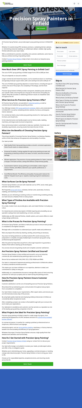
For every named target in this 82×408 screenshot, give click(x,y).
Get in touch (41, 28)
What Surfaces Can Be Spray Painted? (67, 97)
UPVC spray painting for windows (25, 108)
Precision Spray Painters (14, 59)
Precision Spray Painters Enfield (16, 341)
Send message (67, 74)
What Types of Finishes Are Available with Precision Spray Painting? (67, 101)
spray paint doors (16, 190)
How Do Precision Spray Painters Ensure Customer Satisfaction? (66, 115)
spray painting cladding (26, 327)
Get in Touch (28, 65)
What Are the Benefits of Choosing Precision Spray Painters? (66, 94)
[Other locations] (74, 3)
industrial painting (34, 103)
